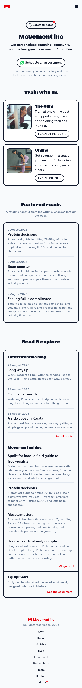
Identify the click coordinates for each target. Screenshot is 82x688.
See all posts (63, 436)
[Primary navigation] (74, 6)
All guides (65, 566)
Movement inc (43, 619)
